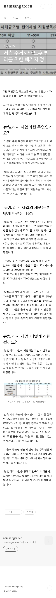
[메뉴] (50, 6)
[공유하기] (15, 512)
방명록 (28, 17)
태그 (15, 17)
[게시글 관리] (19, 512)
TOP (49, 587)
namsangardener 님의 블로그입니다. (19, 542)
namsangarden (18, 6)
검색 (43, 6)
